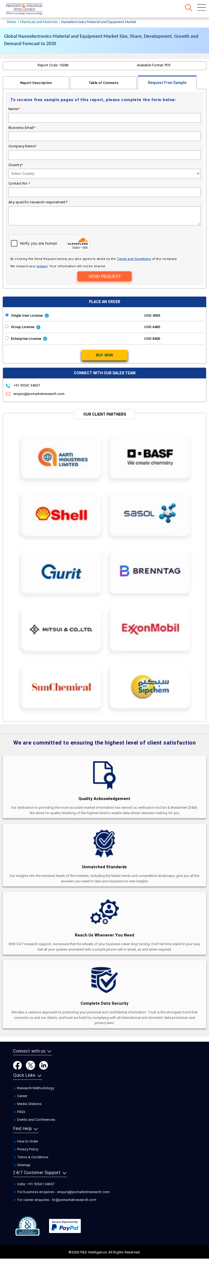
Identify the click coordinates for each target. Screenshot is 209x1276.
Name (14, 109)
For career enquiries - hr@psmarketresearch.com (56, 1200)
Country (15, 165)
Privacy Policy (27, 1149)
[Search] (189, 8)
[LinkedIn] (43, 1065)
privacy (42, 266)
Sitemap (23, 1165)
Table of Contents (103, 83)
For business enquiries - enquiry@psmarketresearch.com (63, 1192)
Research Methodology (35, 1088)
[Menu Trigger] (201, 7)
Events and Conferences (35, 1120)
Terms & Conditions (32, 1157)
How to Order (27, 1141)
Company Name (22, 146)
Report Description (36, 83)
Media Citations (29, 1104)
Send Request (104, 276)
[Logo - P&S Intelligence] (31, 9)
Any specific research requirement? (37, 202)
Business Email (21, 128)
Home (11, 22)
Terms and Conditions (134, 259)
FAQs (20, 1112)
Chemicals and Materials (39, 22)
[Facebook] (17, 1065)
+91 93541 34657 (26, 385)
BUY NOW (104, 355)
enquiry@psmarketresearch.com (38, 394)
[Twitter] (30, 1065)
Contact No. (19, 183)
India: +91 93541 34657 (35, 1184)
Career (21, 1096)
